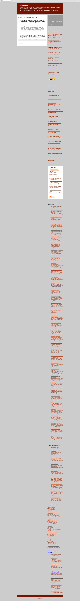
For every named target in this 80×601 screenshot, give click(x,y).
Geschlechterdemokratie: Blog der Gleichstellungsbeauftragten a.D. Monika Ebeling (55, 516)
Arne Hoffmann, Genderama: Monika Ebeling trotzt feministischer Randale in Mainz (56, 324)
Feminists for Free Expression (53, 543)
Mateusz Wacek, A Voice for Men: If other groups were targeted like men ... (57, 435)
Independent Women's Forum (53, 546)
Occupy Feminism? (54, 454)
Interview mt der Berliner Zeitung (54, 54)
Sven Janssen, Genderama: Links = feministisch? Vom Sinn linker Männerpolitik (57, 211)
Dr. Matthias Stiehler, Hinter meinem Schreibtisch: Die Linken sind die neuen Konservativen (57, 254)
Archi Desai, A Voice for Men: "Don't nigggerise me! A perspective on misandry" (56, 428)
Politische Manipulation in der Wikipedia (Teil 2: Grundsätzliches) (56, 558)
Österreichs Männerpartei (52, 522)
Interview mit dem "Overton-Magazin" (55, 63)
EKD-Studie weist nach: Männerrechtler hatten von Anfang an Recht (57, 467)
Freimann (50, 537)
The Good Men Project (52, 534)
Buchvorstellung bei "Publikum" (54, 60)
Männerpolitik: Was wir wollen (54, 99)
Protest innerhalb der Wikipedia (56, 561)
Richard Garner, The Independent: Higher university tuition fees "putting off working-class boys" (57, 411)
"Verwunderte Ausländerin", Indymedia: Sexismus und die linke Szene (56, 258)
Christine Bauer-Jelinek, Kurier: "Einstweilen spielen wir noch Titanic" (56, 344)
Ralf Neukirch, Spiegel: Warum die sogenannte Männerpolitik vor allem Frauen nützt (57, 286)
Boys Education (51, 530)
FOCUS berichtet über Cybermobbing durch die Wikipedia (54, 170)
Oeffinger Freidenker (52, 539)
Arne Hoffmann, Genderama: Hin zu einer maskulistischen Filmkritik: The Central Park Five (56, 396)
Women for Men (51, 535)
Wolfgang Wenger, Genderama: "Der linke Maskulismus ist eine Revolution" (56, 217)
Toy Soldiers (50, 541)
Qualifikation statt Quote (52, 520)
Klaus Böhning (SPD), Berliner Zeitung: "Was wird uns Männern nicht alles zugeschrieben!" (56, 331)
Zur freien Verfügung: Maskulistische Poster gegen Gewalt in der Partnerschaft (54, 148)
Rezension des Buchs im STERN (54, 52)
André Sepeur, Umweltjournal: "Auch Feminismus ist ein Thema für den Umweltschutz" (57, 356)
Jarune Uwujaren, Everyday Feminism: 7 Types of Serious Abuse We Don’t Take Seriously (56, 499)
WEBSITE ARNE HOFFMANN (53, 31)
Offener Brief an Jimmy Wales (56, 560)
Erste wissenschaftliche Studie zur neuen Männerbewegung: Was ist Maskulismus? (55, 111)
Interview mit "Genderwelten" (53, 67)
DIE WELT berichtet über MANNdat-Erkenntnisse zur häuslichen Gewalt (54, 131)
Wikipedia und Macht (54, 566)
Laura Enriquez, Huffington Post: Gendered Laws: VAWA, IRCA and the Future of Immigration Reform (57, 424)
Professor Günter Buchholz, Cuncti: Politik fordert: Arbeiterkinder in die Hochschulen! (57, 300)
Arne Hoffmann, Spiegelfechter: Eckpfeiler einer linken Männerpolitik (56, 207)
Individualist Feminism (52, 542)
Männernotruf (50, 527)
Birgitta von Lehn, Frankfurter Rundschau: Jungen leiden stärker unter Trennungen (57, 279)
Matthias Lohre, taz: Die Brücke (56, 284)
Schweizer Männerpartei (52, 521)
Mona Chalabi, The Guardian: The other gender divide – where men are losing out (57, 408)
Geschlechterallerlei (51, 507)
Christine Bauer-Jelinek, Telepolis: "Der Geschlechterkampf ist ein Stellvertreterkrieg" (57, 340)
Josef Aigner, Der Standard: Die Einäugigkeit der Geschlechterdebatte (56, 238)
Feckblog (49, 540)
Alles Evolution (51, 508)
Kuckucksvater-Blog (51, 509)
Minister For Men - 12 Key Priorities (54, 529)
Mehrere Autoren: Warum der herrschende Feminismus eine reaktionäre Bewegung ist (56, 234)
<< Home (20, 43)
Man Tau (49, 506)
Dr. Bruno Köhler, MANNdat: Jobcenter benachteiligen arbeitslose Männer (56, 292)
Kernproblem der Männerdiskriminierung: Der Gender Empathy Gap (54, 104)
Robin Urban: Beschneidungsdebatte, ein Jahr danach (56, 388)
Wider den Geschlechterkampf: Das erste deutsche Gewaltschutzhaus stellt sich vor (56, 464)
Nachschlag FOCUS (53, 174)
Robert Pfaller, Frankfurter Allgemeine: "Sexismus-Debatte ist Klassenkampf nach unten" (56, 337)
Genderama (24, 5)
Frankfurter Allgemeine (25, 35)
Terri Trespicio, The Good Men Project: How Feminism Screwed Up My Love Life (56, 488)
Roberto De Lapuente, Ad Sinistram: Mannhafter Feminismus (55, 369)
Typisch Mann (50, 536)
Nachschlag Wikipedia (54, 172)
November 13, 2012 (33, 39)
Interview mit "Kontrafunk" (53, 65)
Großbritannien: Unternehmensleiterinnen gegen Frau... (55, 190)
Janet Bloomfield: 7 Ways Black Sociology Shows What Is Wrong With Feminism (56, 431)
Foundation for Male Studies (53, 533)
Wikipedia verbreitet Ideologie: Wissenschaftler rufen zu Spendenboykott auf (56, 586)
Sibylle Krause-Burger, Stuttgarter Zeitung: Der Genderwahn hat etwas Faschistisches (57, 251)
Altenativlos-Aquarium (52, 510)
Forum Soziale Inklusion (52, 504)
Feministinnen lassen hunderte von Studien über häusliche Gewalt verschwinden (56, 564)
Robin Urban (50, 513)
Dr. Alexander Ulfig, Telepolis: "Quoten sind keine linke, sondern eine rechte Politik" (57, 306)
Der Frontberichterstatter (52, 514)
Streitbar (49, 519)
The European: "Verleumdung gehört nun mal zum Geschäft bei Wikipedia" (57, 578)
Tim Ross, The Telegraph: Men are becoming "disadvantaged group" (56, 404)
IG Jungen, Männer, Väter (53, 95)
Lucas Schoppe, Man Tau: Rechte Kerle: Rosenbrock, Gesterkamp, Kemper (57, 384)
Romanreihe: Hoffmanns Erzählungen (55, 37)
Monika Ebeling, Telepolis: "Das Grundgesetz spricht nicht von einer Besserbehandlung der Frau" (57, 320)
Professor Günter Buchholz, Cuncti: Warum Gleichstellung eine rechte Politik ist (57, 310)
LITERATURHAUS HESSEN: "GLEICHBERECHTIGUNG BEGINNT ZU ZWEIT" (55, 41)
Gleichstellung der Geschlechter (54, 547)
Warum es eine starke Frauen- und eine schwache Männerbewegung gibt (57, 473)
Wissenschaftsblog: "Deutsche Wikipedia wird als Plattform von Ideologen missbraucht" (56, 574)
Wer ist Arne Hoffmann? (53, 85)
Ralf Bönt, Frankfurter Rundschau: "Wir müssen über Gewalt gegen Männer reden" (57, 273)
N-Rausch (50, 528)
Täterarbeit (50, 526)
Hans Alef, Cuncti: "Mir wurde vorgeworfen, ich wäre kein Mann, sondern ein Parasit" (57, 348)
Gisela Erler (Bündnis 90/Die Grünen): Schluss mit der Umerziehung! (56, 328)
